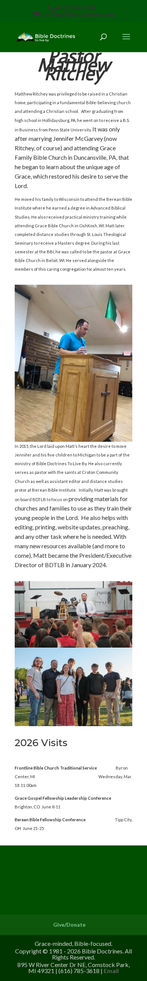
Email (111, 970)
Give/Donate (69, 924)
